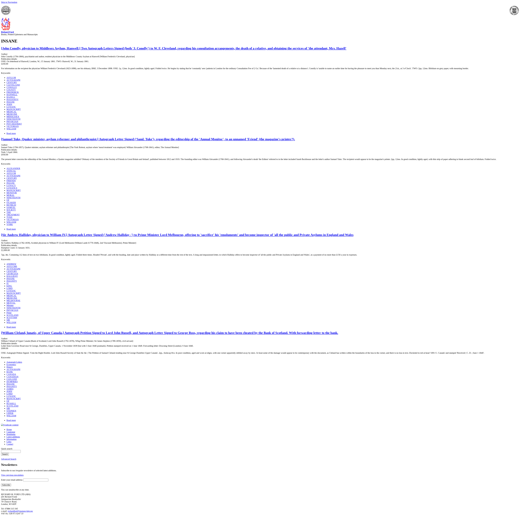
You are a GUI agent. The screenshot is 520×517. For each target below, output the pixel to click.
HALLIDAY (12, 276)
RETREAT (11, 205)
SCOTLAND (12, 315)
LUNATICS (11, 188)
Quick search (6, 449)
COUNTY (11, 90)
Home (9, 429)
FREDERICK (12, 92)
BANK (9, 372)
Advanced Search (8, 459)
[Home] (6, 29)
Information (11, 439)
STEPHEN (11, 411)
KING (9, 286)
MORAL (10, 195)
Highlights (10, 434)
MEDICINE (11, 114)
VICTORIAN (12, 126)
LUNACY (11, 185)
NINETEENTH (13, 119)
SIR (8, 320)
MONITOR (11, 193)
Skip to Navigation (9, 2)
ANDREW (11, 264)
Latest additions (13, 437)
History (9, 367)
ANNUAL (11, 171)
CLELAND (11, 379)
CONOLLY (11, 87)
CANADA (11, 374)
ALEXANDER (13, 168)
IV (7, 283)
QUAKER (11, 202)
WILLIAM (11, 129)
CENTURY (11, 82)
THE (8, 212)
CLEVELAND (13, 85)
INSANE (10, 102)
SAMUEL (11, 207)
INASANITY (12, 99)
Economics (11, 364)
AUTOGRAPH (13, 80)
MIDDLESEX (12, 116)
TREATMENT (13, 215)
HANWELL (11, 95)
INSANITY (11, 281)
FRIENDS (11, 180)
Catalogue (10, 432)
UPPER (9, 413)
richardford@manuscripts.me (20, 511)
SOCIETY (11, 210)
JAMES (9, 389)
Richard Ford (7, 32)
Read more (11, 133)
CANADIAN (12, 377)
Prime (9, 313)
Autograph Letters (14, 362)
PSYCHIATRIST (14, 124)
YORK (9, 224)
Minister (10, 305)
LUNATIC (11, 107)
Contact (9, 444)
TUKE (9, 217)
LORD (9, 288)
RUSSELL (11, 403)
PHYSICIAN (12, 121)
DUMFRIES (12, 381)
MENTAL (11, 303)
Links (8, 442)
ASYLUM (11, 77)
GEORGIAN (12, 274)
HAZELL (10, 97)
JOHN (9, 104)
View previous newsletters (12, 475)
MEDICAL (11, 112)
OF (7, 200)
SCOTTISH (11, 317)
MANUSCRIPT (13, 109)
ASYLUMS (11, 266)
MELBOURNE (13, 300)
